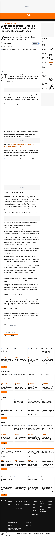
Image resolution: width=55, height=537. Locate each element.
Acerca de (10, 525)
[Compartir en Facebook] (2, 75)
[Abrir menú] (7, 15)
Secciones (45, 19)
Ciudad (37, 533)
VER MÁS (3, 366)
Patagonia (39, 19)
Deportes (41, 513)
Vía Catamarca (27, 504)
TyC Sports (48, 533)
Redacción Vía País (7, 43)
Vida (40, 516)
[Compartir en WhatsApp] (2, 78)
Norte (26, 19)
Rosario (18, 19)
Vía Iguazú (34, 504)
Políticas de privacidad (12, 522)
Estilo (41, 514)
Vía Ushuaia (42, 501)
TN (21, 533)
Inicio (8, 19)
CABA (9, 504)
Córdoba (13, 19)
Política (41, 506)
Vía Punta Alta (19, 508)
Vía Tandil (18, 504)
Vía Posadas (34, 501)
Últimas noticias (43, 504)
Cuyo (35, 19)
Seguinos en (34, 43)
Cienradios (42, 533)
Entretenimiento (43, 511)
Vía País (2, 23)
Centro (22, 19)
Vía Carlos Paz (19, 501)
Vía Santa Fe (34, 507)
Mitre (30, 533)
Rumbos (49, 507)
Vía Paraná (34, 510)
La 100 (34, 533)
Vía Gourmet (50, 504)
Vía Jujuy (26, 501)
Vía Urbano (50, 501)
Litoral (31, 19)
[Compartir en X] (2, 81)
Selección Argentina (10, 23)
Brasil (6, 335)
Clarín (18, 533)
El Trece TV (25, 533)
